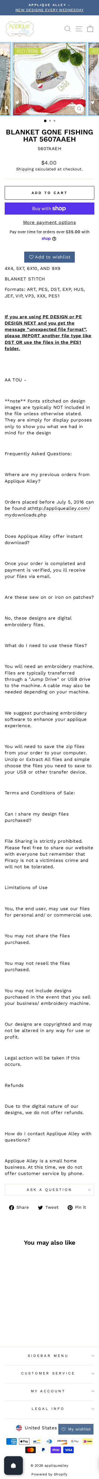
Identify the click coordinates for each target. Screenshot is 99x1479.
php (42, 515)
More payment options (49, 222)
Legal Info (48, 1409)
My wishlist (79, 1429)
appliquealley (61, 508)
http (37, 508)
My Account (48, 1391)
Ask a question (49, 1190)
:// (44, 508)
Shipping (25, 169)
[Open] (13, 1465)
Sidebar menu (48, 1356)
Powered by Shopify (49, 1474)
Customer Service (48, 1373)
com (83, 508)
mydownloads (21, 515)
